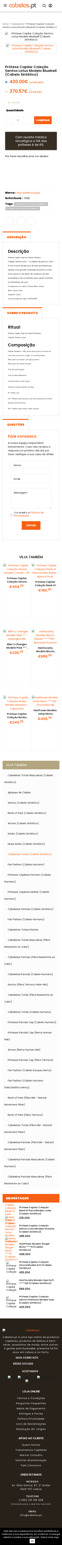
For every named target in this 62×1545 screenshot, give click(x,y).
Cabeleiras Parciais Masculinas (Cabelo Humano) (29, 1163)
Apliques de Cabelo (19, 792)
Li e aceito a (29, 514)
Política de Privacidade (29, 514)
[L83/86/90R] (12, 183)
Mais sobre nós (28, 1357)
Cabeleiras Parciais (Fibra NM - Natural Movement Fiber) (29, 1146)
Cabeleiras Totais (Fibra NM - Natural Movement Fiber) (28, 1128)
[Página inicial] (22, 5)
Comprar (43, 120)
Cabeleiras (17, 24)
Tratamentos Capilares (31, 1450)
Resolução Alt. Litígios (31, 1429)
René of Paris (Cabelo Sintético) (27, 813)
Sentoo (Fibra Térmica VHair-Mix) (28, 984)
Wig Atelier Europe (28, 192)
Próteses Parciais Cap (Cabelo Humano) (32, 1022)
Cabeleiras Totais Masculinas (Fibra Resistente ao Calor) (27, 943)
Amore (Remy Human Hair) (24, 1049)
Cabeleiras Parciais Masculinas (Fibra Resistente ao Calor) (28, 1180)
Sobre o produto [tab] (22, 313)
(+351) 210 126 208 (31, 1500)
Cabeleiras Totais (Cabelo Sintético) (30, 854)
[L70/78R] (51, 168)
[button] (5, 5)
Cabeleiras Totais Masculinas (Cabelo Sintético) (28, 779)
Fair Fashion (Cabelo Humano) (26, 864)
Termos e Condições (31, 1398)
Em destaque (17, 1198)
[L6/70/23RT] (25, 183)
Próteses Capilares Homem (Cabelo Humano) (27, 878)
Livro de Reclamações (31, 1424)
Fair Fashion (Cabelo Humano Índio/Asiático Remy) (23, 1084)
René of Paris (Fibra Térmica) (25, 1115)
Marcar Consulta (31, 1455)
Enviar (31, 525)
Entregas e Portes (31, 1413)
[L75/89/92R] (38, 183)
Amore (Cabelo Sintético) (23, 823)
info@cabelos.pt (31, 1515)
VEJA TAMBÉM (16, 765)
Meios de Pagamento (31, 1408)
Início (6, 24)
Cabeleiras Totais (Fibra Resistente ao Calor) (28, 998)
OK (32, 1541)
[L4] (12, 168)
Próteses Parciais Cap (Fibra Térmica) (30, 1060)
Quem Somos (31, 1445)
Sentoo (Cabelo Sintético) (23, 802)
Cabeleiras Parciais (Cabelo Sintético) (30, 909)
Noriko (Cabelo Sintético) (23, 833)
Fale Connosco (31, 1465)
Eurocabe (29, 1348)
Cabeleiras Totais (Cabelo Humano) (29, 1012)
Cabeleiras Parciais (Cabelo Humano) (30, 974)
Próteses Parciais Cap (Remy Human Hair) (28, 1036)
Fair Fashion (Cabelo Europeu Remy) (29, 1070)
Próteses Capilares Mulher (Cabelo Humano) (26, 895)
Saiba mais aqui (50, 1537)
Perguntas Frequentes (31, 1403)
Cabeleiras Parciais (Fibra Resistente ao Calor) (29, 960)
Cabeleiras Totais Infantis (23, 929)
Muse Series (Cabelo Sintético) (26, 844)
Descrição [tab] (16, 237)
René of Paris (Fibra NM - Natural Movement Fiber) (25, 1101)
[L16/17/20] (38, 168)
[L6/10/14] (25, 168)
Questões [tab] (15, 424)
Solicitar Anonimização (31, 1460)
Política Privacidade (31, 1418)
